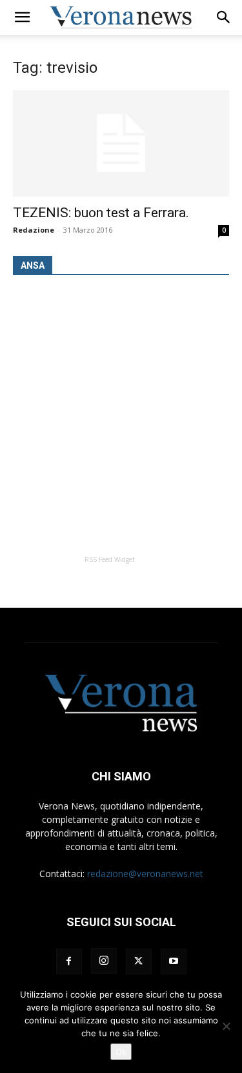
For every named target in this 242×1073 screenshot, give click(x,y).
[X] (139, 961)
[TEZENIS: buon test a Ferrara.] (121, 143)
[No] (225, 1026)
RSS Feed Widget (110, 559)
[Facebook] (69, 961)
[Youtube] (174, 961)
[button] (22, 17)
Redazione (33, 230)
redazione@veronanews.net (145, 873)
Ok (121, 1052)
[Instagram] (104, 961)
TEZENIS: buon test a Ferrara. (101, 212)
